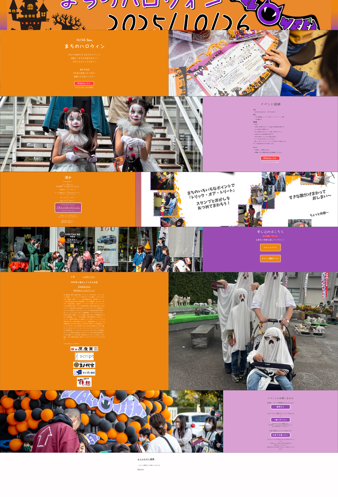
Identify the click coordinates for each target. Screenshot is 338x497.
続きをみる (141, 469)
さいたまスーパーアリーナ (71, 186)
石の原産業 (59, 186)
